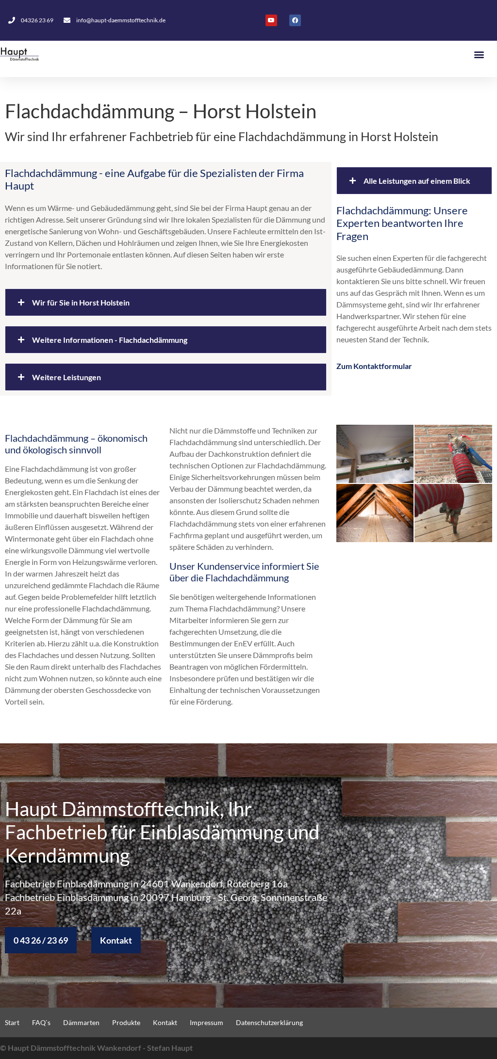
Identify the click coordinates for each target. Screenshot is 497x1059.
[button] (479, 54)
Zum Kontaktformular (374, 365)
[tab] (165, 302)
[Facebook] (295, 20)
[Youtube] (271, 20)
